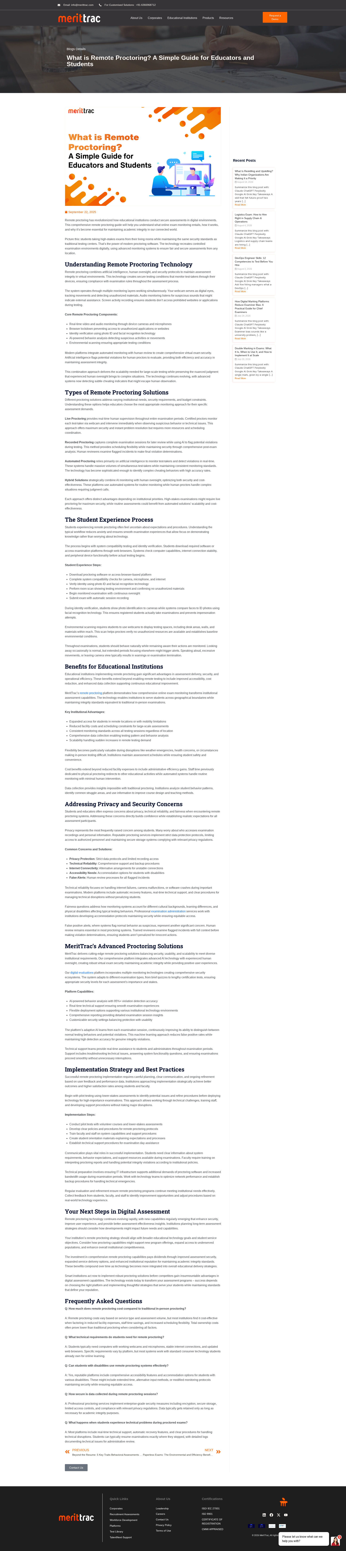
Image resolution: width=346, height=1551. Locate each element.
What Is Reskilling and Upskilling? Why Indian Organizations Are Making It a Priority (254, 175)
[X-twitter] (278, 1515)
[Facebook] (271, 1515)
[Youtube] (286, 1515)
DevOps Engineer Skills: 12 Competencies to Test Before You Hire (254, 261)
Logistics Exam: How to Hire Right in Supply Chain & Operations (251, 218)
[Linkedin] (264, 1515)
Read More (240, 205)
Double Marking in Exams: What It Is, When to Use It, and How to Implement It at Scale (253, 352)
